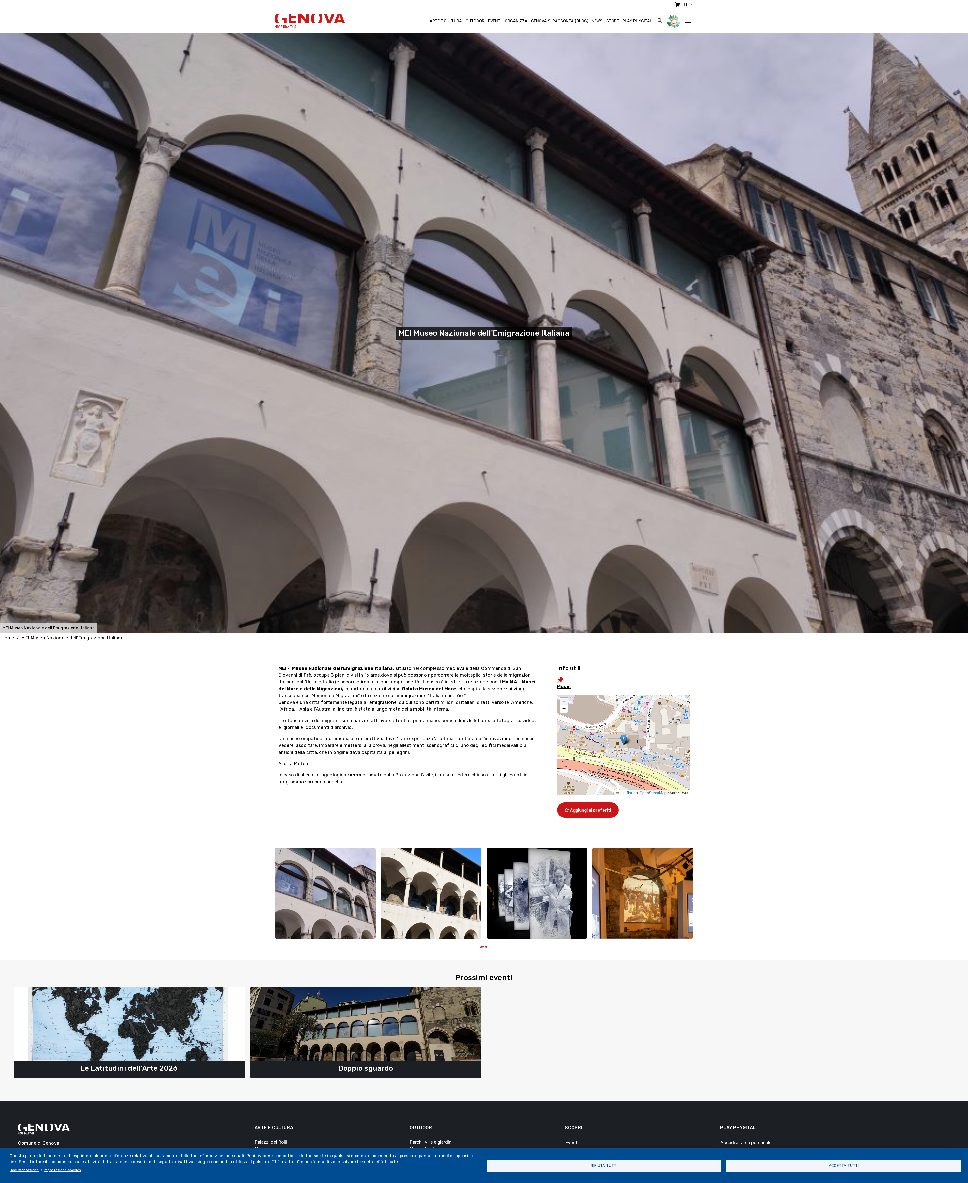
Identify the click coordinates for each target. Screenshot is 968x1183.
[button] (623, 740)
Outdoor (475, 21)
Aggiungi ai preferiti (590, 810)
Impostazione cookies (62, 1170)
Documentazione (24, 1170)
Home (7, 638)
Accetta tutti (844, 1165)
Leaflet (625, 792)
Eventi (494, 21)
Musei (564, 686)
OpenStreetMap (653, 792)
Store (612, 21)
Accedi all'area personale (746, 1142)
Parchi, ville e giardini (431, 1142)
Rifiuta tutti (604, 1165)
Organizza (516, 21)
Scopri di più (129, 1067)
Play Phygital (637, 21)
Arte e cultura (446, 21)
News (597, 21)
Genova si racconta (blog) (559, 21)
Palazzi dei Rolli (271, 1142)
